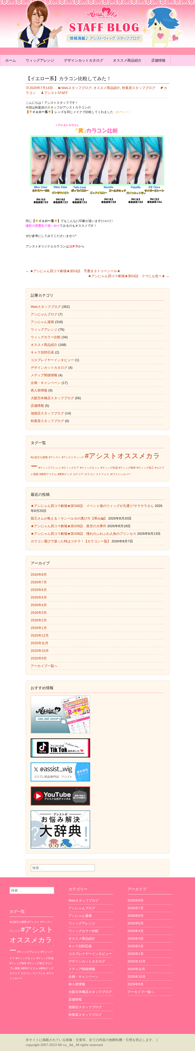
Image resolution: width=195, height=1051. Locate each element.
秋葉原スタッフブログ (138, 88)
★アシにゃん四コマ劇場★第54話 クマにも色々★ (128, 276)
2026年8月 (39, 574)
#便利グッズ (65, 474)
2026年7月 (39, 582)
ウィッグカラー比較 (46, 337)
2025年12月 (40, 635)
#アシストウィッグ (73, 457)
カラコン (89, 474)
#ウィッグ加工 (145, 467)
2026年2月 (39, 620)
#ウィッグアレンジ (50, 467)
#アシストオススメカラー (31, 939)
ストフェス (102, 474)
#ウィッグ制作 (127, 467)
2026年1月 (39, 628)
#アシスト (55, 457)
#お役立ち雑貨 (39, 457)
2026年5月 (39, 597)
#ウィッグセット (90, 467)
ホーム (10, 60)
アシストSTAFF (56, 93)
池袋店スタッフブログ (47, 413)
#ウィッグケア (70, 467)
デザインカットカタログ (83, 60)
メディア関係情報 (44, 375)
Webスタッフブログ (76, 88)
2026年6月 (39, 590)
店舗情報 (158, 60)
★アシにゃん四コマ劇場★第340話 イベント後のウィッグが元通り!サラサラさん (92, 506)
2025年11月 (39, 643)
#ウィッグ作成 (109, 467)
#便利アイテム (48, 474)
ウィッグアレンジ (40, 60)
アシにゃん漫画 (42, 322)
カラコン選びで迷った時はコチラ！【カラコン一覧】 (71, 541)
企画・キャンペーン (46, 383)
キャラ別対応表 (42, 352)
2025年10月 (40, 651)
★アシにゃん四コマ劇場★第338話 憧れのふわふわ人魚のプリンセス (83, 533)
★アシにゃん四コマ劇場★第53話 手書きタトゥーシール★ (73, 271)
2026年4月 (39, 605)
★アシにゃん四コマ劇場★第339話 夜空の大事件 (68, 526)
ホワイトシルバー (120, 474)
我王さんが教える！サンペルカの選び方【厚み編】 (69, 518)
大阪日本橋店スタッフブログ (52, 398)
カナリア (78, 474)
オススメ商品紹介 (127, 60)
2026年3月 (39, 612)
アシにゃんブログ (44, 314)
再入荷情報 (39, 390)
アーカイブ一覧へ (44, 666)
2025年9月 (39, 658)
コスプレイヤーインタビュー (52, 360)
